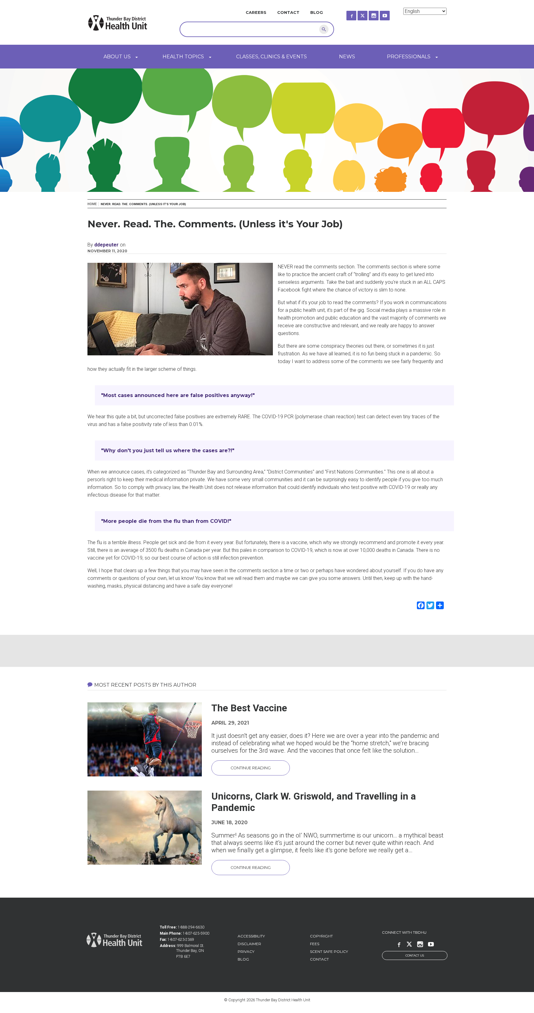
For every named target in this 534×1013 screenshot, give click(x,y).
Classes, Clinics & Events (271, 57)
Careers (256, 12)
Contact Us (414, 955)
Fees (314, 943)
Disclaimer (249, 943)
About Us (117, 57)
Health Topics (183, 57)
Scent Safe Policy (329, 951)
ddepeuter (106, 245)
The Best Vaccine (249, 708)
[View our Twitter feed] (368, 14)
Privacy (246, 951)
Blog (316, 12)
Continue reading (251, 768)
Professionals (408, 57)
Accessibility (251, 936)
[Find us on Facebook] (357, 14)
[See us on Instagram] (379, 14)
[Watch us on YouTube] (390, 14)
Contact (288, 12)
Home (92, 204)
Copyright (321, 936)
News (347, 57)
